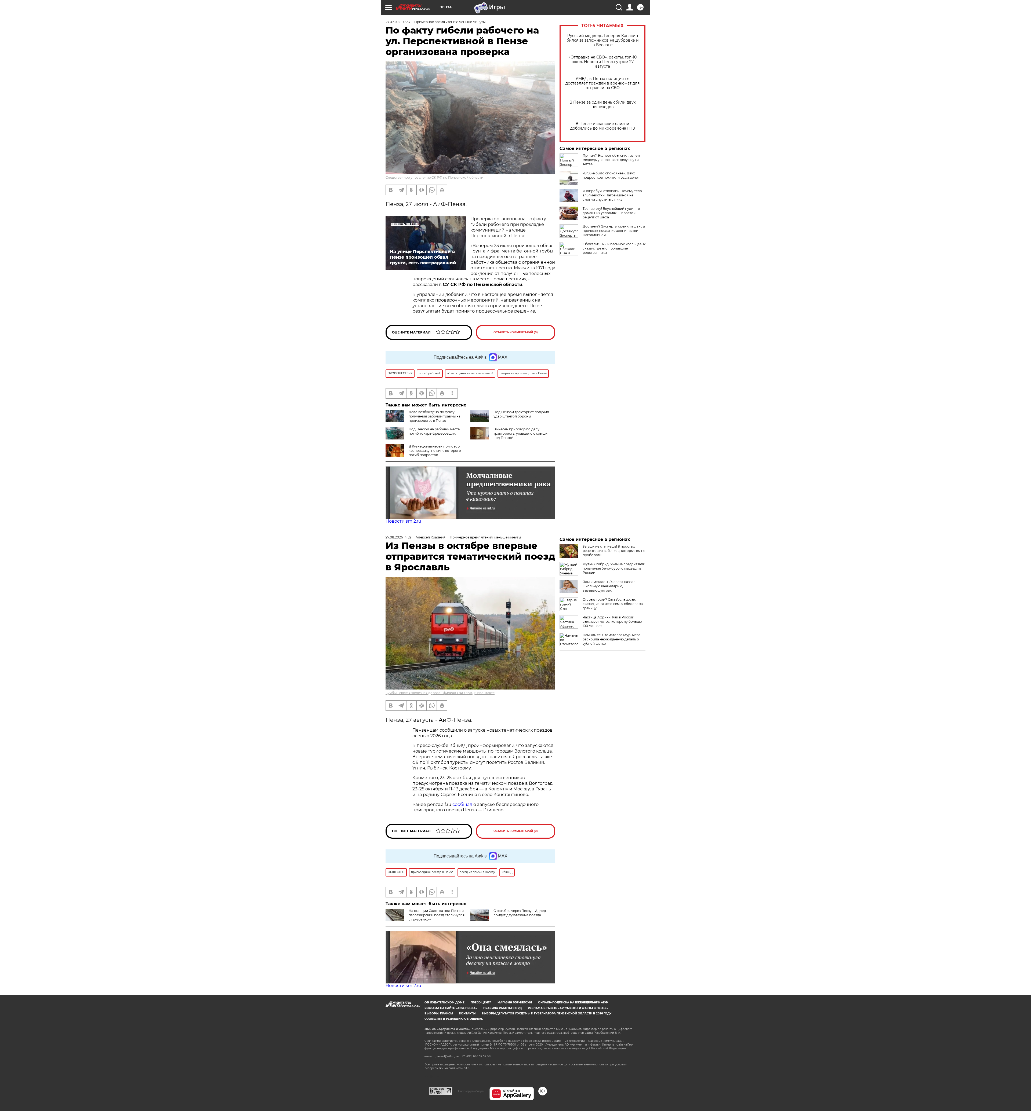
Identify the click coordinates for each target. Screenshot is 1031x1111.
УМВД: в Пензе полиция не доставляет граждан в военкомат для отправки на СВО (602, 83)
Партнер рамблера (471, 1091)
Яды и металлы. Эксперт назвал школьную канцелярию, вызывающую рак (609, 586)
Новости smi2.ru (403, 521)
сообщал (462, 804)
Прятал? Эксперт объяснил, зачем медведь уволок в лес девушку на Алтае (611, 159)
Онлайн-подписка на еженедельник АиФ (573, 1002)
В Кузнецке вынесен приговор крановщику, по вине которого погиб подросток (435, 450)
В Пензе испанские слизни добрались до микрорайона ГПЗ (602, 126)
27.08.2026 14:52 (398, 537)
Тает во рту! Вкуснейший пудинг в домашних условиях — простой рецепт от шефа (611, 213)
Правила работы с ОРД (502, 1008)
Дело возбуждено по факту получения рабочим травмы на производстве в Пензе (434, 416)
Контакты (467, 1013)
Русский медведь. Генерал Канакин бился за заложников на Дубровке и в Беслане (603, 40)
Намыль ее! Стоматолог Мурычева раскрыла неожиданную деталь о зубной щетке (611, 639)
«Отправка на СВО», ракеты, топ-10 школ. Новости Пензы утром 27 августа (603, 62)
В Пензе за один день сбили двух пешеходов (602, 104)
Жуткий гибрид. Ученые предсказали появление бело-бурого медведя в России (614, 568)
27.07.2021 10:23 (398, 22)
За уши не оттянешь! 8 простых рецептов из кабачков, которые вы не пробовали (614, 550)
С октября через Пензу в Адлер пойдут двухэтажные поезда (519, 913)
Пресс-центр (481, 1002)
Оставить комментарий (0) (515, 332)
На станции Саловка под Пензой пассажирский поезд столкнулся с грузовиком (436, 915)
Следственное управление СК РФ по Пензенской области (434, 177)
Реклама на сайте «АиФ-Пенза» (450, 1008)
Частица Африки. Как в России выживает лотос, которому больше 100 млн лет (612, 621)
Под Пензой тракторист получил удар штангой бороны (521, 414)
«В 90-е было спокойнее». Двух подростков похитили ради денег (611, 175)
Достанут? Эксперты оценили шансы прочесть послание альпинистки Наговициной (614, 230)
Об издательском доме (444, 1002)
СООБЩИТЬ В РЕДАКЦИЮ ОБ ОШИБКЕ (453, 1019)
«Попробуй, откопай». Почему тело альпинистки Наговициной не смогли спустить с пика (612, 195)
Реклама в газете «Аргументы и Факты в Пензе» (568, 1008)
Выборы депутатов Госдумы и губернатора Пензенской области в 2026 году (546, 1013)
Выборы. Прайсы (438, 1013)
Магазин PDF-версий (515, 1002)
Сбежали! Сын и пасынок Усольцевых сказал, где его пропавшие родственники (614, 248)
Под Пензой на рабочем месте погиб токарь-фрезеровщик (434, 431)
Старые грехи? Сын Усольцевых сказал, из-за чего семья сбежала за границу (613, 603)
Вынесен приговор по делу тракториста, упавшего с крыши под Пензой (520, 433)
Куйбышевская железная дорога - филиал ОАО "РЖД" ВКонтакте (440, 693)
